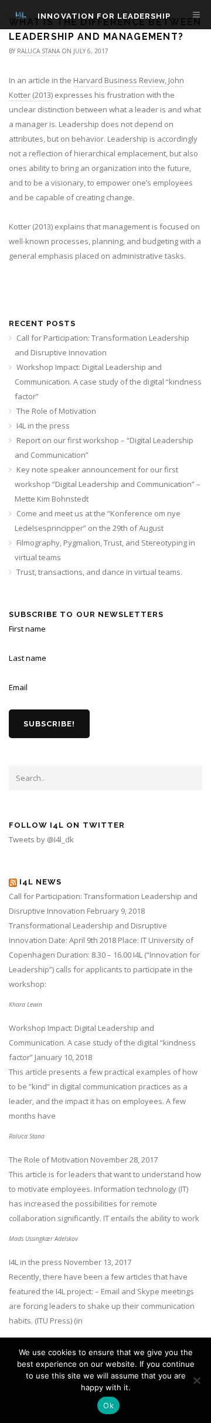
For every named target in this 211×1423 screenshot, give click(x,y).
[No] (196, 1380)
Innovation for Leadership (104, 16)
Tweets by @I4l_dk (41, 839)
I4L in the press (43, 425)
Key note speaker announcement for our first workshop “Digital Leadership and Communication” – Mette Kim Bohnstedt (107, 484)
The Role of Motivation (56, 411)
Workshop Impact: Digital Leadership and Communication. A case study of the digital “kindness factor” (108, 382)
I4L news (40, 881)
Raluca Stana (38, 51)
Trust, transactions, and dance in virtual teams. (99, 572)
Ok (108, 1405)
